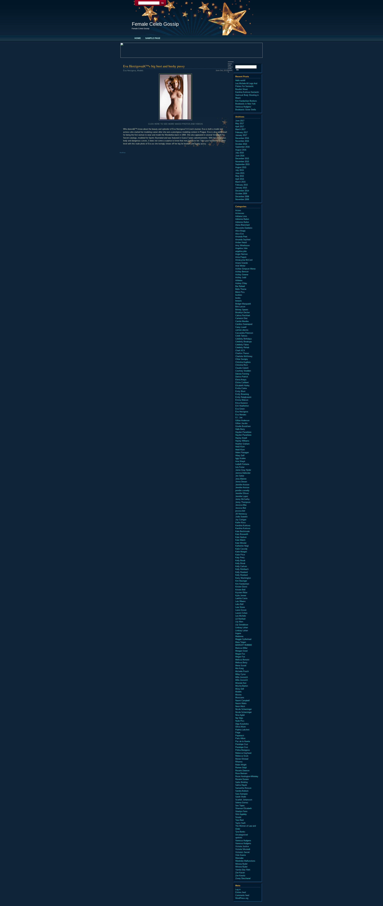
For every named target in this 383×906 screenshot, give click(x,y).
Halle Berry (240, 429)
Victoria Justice (242, 846)
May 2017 (239, 123)
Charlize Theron (242, 353)
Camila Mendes (242, 321)
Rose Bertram (241, 773)
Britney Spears (241, 309)
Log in (238, 889)
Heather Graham (242, 444)
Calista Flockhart (242, 315)
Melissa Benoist (242, 660)
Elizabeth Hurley (242, 385)
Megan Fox (240, 654)
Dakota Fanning (242, 374)
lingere (238, 633)
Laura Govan (240, 610)
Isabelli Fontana (242, 464)
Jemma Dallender (242, 473)
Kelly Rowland (241, 572)
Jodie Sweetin (241, 517)
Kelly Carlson (241, 566)
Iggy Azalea (240, 458)
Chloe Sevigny (241, 359)
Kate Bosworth (241, 534)
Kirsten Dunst (241, 587)
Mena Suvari (240, 665)
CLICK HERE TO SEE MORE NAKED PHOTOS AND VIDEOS (175, 124)
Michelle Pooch (242, 671)
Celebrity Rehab (242, 347)
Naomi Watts (241, 703)
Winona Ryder (241, 864)
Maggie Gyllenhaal (243, 639)
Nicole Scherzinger (243, 709)
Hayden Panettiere (243, 432)
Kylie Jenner (240, 595)
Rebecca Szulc (242, 756)
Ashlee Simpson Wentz (245, 269)
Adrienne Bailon (242, 219)
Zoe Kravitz (240, 875)
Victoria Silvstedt (242, 849)
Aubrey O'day (241, 283)
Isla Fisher (239, 467)
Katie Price (240, 555)
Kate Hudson (241, 537)
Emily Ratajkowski (243, 397)
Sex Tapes (240, 805)
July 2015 (239, 170)
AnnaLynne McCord (243, 260)
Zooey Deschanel (242, 878)
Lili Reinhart (240, 619)
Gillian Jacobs (241, 423)
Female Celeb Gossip (155, 24)
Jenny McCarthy (242, 499)
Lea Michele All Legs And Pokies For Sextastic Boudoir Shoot (246, 86)
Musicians (239, 697)
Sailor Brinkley (241, 782)
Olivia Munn (240, 727)
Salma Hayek (241, 785)
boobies (238, 295)
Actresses (239, 213)
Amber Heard (241, 242)
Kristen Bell (240, 590)
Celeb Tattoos (241, 336)
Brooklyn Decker (242, 312)
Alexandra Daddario (243, 228)
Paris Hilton (240, 738)
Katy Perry (240, 557)
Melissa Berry (241, 662)
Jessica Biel (240, 508)
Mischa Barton (241, 686)
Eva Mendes (240, 415)
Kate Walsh (240, 540)
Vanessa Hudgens (243, 840)
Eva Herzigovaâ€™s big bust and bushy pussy (154, 66)
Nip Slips (239, 718)
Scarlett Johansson (243, 800)
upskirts (238, 837)
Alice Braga (240, 231)
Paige (237, 732)
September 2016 (242, 147)
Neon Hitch (240, 706)
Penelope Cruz (241, 744)
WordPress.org (241, 898)
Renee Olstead (241, 759)
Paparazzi (239, 735)
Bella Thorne (240, 289)
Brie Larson (240, 306)
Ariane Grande (241, 263)
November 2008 (242, 199)
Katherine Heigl (242, 546)
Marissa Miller (241, 648)
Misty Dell (239, 689)
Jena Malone (240, 479)
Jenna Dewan (241, 482)
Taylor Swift (240, 823)
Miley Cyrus (240, 674)
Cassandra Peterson (244, 333)
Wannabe (239, 858)
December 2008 (242, 196)
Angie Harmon (241, 254)
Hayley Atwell (241, 438)
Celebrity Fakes (242, 344)
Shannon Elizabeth (243, 808)
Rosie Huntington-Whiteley (246, 776)
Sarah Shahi (240, 797)
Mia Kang (239, 668)
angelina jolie (241, 251)
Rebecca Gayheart (243, 753)
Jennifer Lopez (241, 496)
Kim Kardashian (242, 584)
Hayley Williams (242, 441)
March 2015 (240, 182)
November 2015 (242, 161)
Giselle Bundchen (243, 426)
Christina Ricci (241, 365)
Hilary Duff (239, 455)
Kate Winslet (240, 543)
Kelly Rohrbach (242, 569)
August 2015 (240, 167)
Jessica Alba (240, 505)
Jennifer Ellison (242, 493)
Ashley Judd (240, 277)
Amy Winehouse (242, 245)
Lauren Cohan (241, 613)
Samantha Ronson (243, 788)
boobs (238, 298)
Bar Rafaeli (240, 286)
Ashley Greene (241, 274)
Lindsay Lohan (241, 627)
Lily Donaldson (241, 625)
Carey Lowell (240, 327)
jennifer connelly (242, 490)
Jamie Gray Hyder (243, 470)
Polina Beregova (242, 750)
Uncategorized (241, 835)
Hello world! (240, 80)
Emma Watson (241, 400)
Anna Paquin (240, 257)
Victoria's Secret (242, 852)
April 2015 (239, 179)
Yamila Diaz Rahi (242, 870)
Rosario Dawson (242, 770)
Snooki (238, 817)
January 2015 (241, 188)
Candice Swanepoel (243, 324)
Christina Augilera (242, 362)
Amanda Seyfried (242, 239)
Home (137, 38)
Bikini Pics (240, 292)
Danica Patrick (241, 377)
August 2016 (240, 150)
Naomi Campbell (242, 700)
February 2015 (241, 185)
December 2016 (242, 138)
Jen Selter (239, 476)
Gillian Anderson (242, 420)
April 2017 (239, 126)
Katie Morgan (241, 552)
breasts (238, 301)
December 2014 (242, 191)
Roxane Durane (242, 779)
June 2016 (239, 156)
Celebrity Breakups (243, 341)
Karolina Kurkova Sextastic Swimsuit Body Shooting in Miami (247, 95)
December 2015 (242, 158)
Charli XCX (240, 350)
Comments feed (242, 895)
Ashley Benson (242, 271)
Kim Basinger (241, 581)
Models (140, 70)
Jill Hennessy (241, 514)
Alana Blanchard (242, 225)
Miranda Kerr (240, 683)
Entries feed (240, 892)
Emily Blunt (240, 391)
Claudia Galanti (242, 368)
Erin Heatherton (242, 406)
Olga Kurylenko (242, 724)
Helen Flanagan (242, 452)
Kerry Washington (243, 578)
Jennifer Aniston (242, 485)
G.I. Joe (238, 417)
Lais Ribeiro (240, 601)
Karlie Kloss (240, 522)
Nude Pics (239, 721)
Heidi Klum (240, 447)
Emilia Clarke (241, 388)
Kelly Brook (240, 560)
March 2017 (240, 129)
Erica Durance (241, 403)
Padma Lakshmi (242, 730)
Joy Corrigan (240, 520)
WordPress (123, 152)
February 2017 (241, 132)
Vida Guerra (240, 855)
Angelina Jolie (241, 248)
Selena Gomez (241, 802)
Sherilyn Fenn (241, 811)
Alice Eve (239, 234)
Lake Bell (239, 604)
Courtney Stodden (243, 371)
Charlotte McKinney (243, 356)
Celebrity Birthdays (243, 339)
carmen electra (241, 330)
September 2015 (242, 164)
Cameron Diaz (241, 318)
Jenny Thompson (242, 502)
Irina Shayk (240, 461)
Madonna (239, 636)
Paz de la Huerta (242, 741)
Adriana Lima (241, 216)
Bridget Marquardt (243, 304)
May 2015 (239, 176)
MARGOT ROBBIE (243, 645)
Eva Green (240, 409)
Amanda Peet (241, 236)
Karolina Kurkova (242, 525)
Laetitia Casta (241, 598)
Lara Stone (240, 607)
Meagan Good (241, 651)
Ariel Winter (240, 266)
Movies (238, 695)
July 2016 (239, 153)
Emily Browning (242, 394)
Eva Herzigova (129, 70)
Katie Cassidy (241, 549)
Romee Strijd (241, 767)
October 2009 (241, 193)
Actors (238, 210)
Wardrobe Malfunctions (245, 861)
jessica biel (240, 511)
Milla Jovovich (241, 677)
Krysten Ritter (241, 592)
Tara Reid (239, 820)
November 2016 (242, 141)
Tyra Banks (240, 832)
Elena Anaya (240, 379)
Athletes (239, 280)
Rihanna (238, 762)
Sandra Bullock (242, 791)
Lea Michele (240, 616)
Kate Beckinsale (242, 531)
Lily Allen (239, 622)
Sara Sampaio (241, 794)
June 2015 (239, 173)
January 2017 (241, 135)
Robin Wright (240, 765)
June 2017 (239, 121)
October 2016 (241, 144)
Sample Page (152, 38)
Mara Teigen (240, 642)
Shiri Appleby (241, 814)
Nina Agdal (240, 715)
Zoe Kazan (240, 872)
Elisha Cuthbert (242, 382)
